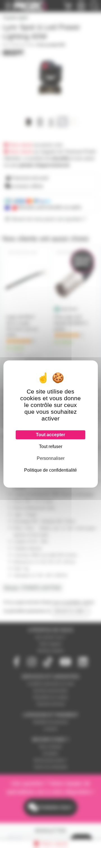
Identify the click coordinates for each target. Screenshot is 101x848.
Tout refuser (50, 446)
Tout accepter (50, 434)
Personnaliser (51, 458)
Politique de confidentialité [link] (50, 470)
